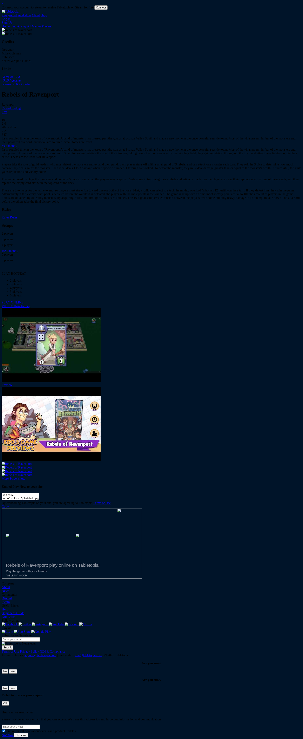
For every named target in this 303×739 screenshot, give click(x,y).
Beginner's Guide (13, 613)
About (36, 15)
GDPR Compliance (52, 651)
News (5, 591)
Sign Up (7, 22)
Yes (13, 671)
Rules (5, 217)
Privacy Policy (29, 651)
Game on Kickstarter (16, 84)
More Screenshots (13, 478)
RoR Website (11, 80)
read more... (9, 146)
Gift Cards (8, 617)
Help (44, 15)
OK (5, 703)
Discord (7, 598)
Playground (9, 15)
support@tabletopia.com (40, 655)
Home (6, 26)
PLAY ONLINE (12, 302)
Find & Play (18, 26)
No (5, 671)
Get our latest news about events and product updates (41, 731)
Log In (6, 19)
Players (46, 26)
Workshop (24, 15)
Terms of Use (102, 503)
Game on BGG (12, 77)
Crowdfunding (11, 108)
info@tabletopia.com (88, 655)
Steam (6, 602)
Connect (101, 7)
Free (4, 112)
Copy (5, 506)
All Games (34, 26)
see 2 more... (10, 251)
